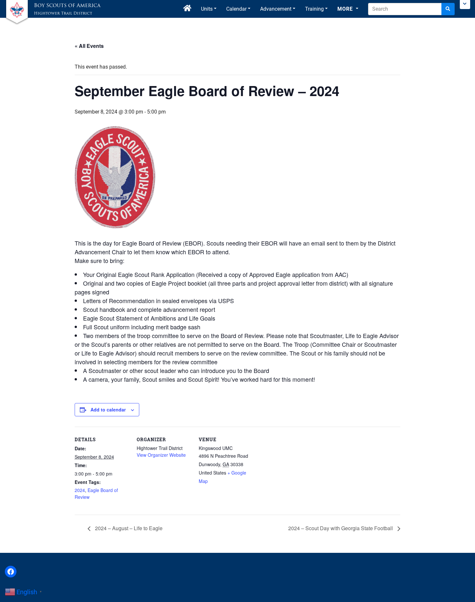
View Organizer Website (161, 455)
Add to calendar (108, 409)
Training (314, 9)
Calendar (236, 9)
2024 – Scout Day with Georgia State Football (341, 528)
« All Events (89, 45)
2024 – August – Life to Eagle (128, 528)
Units (207, 9)
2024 (80, 490)
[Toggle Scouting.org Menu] (465, 4)
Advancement (275, 9)
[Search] (448, 9)
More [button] (345, 9)
